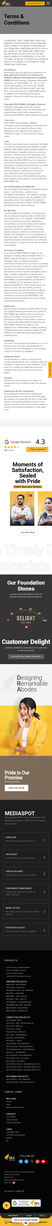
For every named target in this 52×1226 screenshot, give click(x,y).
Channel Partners (13, 1123)
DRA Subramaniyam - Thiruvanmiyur (20, 1049)
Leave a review (37, 449)
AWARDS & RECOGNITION (15, 1107)
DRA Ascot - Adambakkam (16, 1052)
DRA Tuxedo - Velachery (15, 1061)
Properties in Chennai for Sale (18, 976)
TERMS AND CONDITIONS (12, 1174)
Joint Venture (11, 1120)
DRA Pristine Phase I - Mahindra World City (23, 1064)
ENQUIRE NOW (16, 788)
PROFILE (9, 1102)
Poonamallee (16, 1011)
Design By (8, 1183)
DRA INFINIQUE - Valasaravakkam (18, 1002)
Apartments (13, 1216)
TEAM (8, 1104)
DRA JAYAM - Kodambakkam (16, 1035)
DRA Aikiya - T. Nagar (14, 1041)
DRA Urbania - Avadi (13, 1020)
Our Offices (10, 1117)
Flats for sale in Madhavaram (18, 967)
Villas (28, 1216)
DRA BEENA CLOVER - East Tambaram (19, 990)
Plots (41, 1216)
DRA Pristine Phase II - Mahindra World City (23, 1067)
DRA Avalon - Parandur (15, 987)
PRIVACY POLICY (9, 1177)
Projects (13, 1222)
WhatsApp (42, 1222)
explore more (28, 532)
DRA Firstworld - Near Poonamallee (20, 1082)
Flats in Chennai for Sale (16, 970)
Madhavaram (16, 984)
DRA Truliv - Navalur (14, 1026)
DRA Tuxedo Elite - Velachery (17, 1058)
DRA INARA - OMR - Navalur (16, 999)
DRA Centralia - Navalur (15, 1032)
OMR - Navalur (16, 996)
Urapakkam (15, 993)
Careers (9, 1138)
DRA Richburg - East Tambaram (18, 1079)
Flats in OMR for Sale (14, 973)
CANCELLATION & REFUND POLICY (14, 1180)
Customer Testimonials (15, 1135)
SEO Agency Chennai (13, 1191)
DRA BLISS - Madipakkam (15, 1038)
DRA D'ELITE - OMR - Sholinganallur (20, 1023)
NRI (7, 1141)
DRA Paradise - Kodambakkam (17, 1044)
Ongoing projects (35, 3)
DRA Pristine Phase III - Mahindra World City (23, 1070)
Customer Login (12, 1132)
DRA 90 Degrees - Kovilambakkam (19, 1055)
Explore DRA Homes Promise (26, 656)
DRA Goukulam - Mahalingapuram (19, 1046)
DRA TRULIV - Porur (13, 1029)
